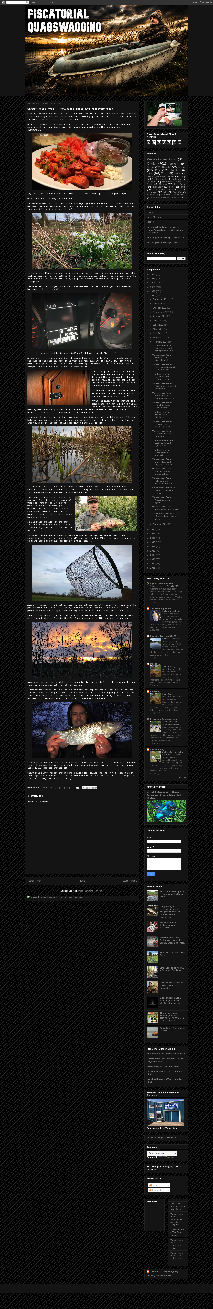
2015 (152, 551)
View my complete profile (159, 1275)
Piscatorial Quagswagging (55, 788)
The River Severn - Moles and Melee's (166, 1053)
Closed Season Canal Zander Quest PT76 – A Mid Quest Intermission (171, 1000)
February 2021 (160, 341)
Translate (170, 1157)
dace (149, 173)
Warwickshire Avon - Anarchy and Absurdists (165, 508)
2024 (152, 282)
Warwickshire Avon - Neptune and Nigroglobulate (162, 358)
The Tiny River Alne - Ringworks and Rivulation (162, 414)
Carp (183, 176)
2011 (152, 567)
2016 (152, 546)
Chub (151, 163)
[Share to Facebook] (92, 787)
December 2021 (161, 299)
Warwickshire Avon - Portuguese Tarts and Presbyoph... (164, 386)
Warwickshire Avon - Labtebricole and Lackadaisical (162, 405)
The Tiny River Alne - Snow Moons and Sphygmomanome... (163, 348)
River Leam (157, 187)
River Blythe (180, 195)
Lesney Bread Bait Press (159, 197)
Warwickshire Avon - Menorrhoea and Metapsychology (162, 471)
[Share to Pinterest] (95, 787)
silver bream (152, 195)
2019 (152, 533)
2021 (152, 295)
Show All (182, 778)
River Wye (152, 192)
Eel (179, 189)
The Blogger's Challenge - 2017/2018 (165, 237)
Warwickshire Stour (171, 181)
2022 (152, 291)
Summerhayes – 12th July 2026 (164, 586)
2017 (152, 542)
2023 (152, 287)
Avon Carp (177, 192)
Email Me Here (154, 217)
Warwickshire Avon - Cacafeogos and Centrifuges (162, 433)
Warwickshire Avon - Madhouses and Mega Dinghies (176, 1219)
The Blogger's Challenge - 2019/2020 (165, 242)
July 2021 (157, 320)
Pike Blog (155, 664)
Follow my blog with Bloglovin (161, 1137)
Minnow (163, 184)
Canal (177, 173)
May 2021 (158, 329)
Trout (164, 173)
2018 (152, 538)
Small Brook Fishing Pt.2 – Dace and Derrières (172, 969)
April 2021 (158, 333)
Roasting (166, 639)
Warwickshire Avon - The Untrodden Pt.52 (176, 1244)
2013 (152, 559)
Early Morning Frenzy (172, 611)
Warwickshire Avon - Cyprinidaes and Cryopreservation (162, 462)
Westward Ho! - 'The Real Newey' (163, 1066)
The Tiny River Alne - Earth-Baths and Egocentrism (162, 443)
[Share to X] (89, 787)
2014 (152, 555)
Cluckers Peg (157, 749)
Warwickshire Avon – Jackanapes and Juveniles (170, 925)
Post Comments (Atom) (90, 891)
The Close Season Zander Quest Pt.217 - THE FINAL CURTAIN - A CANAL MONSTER (172, 1017)
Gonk (149, 184)
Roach (166, 167)
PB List (150, 222)
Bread (172, 163)
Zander (181, 167)
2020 (152, 529)
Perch (174, 170)
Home (82, 881)
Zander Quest (159, 179)
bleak (171, 187)
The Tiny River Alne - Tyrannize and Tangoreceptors (162, 376)
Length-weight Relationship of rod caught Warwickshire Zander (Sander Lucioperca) (165, 230)
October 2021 (160, 308)
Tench (183, 187)
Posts (154, 1185)
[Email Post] (77, 788)
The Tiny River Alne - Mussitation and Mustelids (162, 452)
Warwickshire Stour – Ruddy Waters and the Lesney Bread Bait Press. (172, 940)
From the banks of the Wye (164, 636)
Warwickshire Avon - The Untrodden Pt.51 (176, 1257)
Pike (157, 170)
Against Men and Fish (162, 583)
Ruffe (165, 192)
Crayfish (166, 195)
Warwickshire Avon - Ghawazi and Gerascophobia (162, 424)
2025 (152, 278)
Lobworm (151, 181)
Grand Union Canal (162, 189)
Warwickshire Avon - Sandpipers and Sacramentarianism (163, 395)
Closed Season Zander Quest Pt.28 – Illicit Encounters (171, 985)
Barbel (150, 167)
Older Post (130, 881)
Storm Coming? (169, 666)
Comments (156, 1190)
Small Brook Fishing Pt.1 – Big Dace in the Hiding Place (172, 894)
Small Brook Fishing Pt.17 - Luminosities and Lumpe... (165, 490)
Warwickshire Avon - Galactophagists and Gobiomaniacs (163, 367)
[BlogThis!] (86, 787)
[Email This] (83, 787)
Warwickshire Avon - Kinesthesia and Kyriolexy (162, 500)
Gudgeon (176, 179)
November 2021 (161, 303)
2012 (152, 563)
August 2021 (159, 316)
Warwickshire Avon (161, 159)
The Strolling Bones (160, 608)
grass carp (176, 197)
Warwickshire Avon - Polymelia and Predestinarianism (162, 481)
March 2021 (159, 337)
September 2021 (161, 312)
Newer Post (34, 881)
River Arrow (179, 184)
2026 (152, 274)
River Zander (167, 176)
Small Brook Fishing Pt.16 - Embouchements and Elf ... (165, 516)
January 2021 (160, 524)
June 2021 (158, 325)
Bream (150, 176)
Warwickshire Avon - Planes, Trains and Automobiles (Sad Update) (164, 795)
